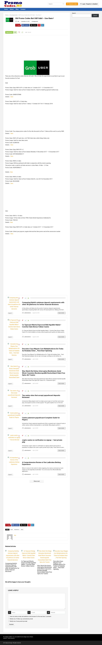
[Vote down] (26, 298)
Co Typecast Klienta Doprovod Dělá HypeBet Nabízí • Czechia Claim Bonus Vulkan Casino (41, 326)
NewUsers (16, 529)
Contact (23, 9)
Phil (18, 21)
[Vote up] (28, 298)
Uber (22, 529)
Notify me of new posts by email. (18, 621)
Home (6, 9)
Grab (11, 529)
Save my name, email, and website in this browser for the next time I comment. (30, 616)
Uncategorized (13, 15)
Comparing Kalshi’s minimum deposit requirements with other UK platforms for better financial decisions (43, 303)
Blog (17, 9)
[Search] (63, 4)
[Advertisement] (36, 49)
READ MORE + (61, 313)
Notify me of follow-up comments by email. (21, 619)
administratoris (27, 312)
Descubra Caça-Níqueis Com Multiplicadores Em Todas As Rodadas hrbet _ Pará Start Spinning (42, 350)
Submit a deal (73, 4)
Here (11, 97)
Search (74, 13)
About (12, 9)
